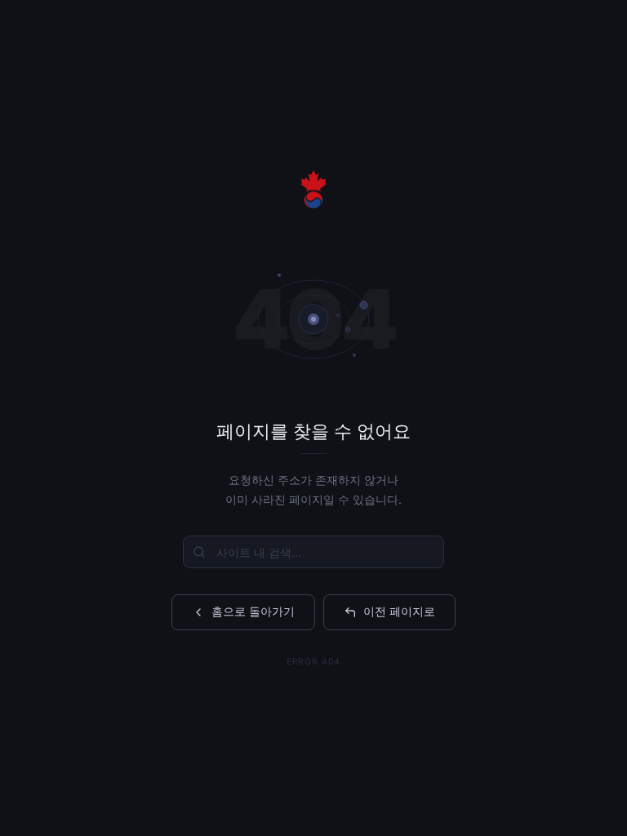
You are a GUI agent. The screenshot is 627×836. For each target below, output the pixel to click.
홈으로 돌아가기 (253, 611)
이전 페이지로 (399, 611)
